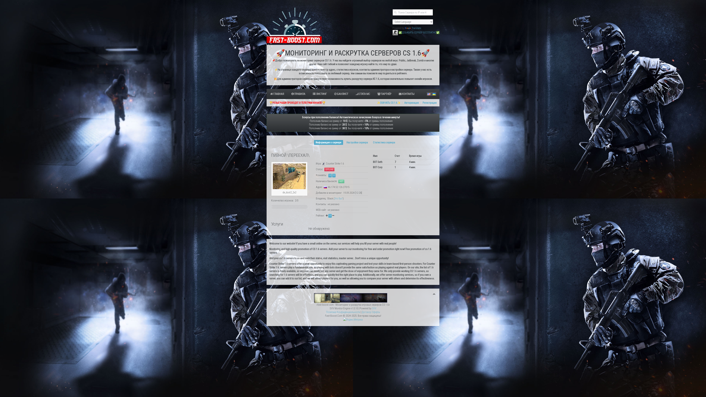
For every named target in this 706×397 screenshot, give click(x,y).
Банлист (342, 94)
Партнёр (385, 94)
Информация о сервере (328, 142)
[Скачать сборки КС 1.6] (353, 297)
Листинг (321, 94)
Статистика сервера (384, 142)
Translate (416, 28)
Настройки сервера (357, 142)
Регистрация (430, 102)
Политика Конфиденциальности (343, 312)
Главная (278, 94)
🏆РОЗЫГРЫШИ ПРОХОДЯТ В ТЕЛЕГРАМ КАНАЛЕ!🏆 (297, 102)
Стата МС (364, 94)
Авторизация (411, 102)
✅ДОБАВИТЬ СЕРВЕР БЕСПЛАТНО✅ (419, 32)
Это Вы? (338, 198)
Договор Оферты (371, 312)
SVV (374, 308)
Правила (299, 94)
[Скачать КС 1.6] (395, 32)
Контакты (408, 94)
